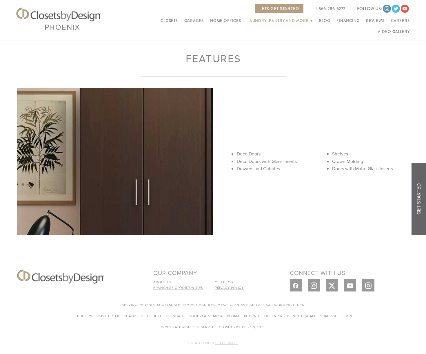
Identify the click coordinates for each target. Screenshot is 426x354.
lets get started (279, 8)
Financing (348, 20)
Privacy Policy (229, 287)
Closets (169, 20)
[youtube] (405, 9)
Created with (213, 342)
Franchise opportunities (178, 287)
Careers (400, 20)
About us (162, 282)
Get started (418, 198)
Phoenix (62, 27)
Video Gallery (394, 31)
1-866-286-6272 (330, 8)
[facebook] (296, 285)
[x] (332, 285)
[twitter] (396, 9)
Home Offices (225, 20)
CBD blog (224, 282)
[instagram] (387, 9)
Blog (324, 20)
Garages (193, 20)
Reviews (375, 20)
